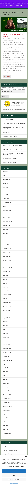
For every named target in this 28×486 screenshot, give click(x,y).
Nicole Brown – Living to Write (13, 35)
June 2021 (5, 371)
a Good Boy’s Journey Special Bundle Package (13, 154)
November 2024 (7, 214)
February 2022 (7, 341)
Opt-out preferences (13, 483)
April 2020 (5, 425)
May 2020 (5, 421)
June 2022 (5, 325)
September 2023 (7, 268)
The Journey (10, 40)
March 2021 (6, 383)
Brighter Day (6, 132)
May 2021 (5, 375)
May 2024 (5, 237)
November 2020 (7, 398)
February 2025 (7, 202)
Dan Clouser (7, 38)
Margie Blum (6, 149)
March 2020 (6, 429)
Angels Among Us (16, 162)
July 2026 (5, 171)
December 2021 (7, 348)
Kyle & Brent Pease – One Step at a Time (14, 123)
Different (14, 158)
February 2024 (7, 248)
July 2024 (5, 229)
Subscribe (5, 96)
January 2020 (6, 437)
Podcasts (5, 40)
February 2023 (7, 294)
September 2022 (7, 314)
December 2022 (7, 302)
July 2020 (5, 414)
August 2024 (6, 225)
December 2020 (7, 394)
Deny (14, 475)
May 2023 (5, 283)
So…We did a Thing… (8, 119)
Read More (7, 76)
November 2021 (7, 352)
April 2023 (5, 287)
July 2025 (5, 183)
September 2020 (7, 406)
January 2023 (6, 298)
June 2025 (5, 187)
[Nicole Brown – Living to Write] (14, 24)
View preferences (14, 479)
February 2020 (7, 433)
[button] (25, 456)
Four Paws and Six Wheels (10, 450)
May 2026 (5, 175)
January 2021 (6, 391)
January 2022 (6, 344)
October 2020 (6, 402)
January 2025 (6, 206)
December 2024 (7, 210)
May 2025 (5, 191)
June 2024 (5, 233)
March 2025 (6, 198)
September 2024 (7, 221)
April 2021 (5, 379)
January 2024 (6, 252)
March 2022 (6, 337)
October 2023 (6, 264)
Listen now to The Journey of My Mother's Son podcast (14, 110)
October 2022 (6, 310)
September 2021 (7, 360)
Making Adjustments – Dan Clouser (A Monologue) (13, 128)
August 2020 (6, 410)
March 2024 (6, 245)
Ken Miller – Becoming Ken (10, 136)
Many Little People (21, 38)
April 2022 (5, 333)
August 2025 (6, 179)
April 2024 (5, 241)
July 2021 (5, 368)
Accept (14, 471)
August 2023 (6, 271)
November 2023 (7, 260)
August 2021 (6, 364)
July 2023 (5, 275)
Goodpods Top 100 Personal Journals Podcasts (14, 108)
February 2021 (7, 387)
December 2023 (7, 256)
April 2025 (5, 194)
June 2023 (5, 279)
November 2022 (7, 306)
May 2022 (5, 329)
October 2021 (6, 356)
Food (4, 446)
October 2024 (6, 218)
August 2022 (6, 318)
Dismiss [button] (23, 5)
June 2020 (5, 418)
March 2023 (6, 291)
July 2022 (5, 321)
